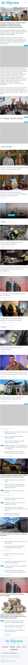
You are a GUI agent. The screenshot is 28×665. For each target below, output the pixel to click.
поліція (14, 118)
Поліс (18, 647)
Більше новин (7, 634)
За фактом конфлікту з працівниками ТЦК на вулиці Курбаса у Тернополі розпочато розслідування (14, 268)
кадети (21, 118)
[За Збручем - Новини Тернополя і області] (10, 2)
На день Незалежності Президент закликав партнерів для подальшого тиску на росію (16, 509)
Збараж (7, 118)
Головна (5, 647)
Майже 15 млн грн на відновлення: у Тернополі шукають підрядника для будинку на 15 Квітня (14, 486)
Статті (24, 647)
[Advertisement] (14, 56)
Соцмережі (14, 649)
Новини (12, 647)
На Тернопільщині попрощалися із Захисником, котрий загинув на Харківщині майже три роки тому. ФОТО (13, 193)
